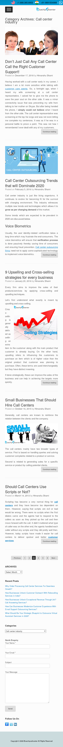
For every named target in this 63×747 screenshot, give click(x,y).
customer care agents (16, 88)
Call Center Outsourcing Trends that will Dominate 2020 (31, 183)
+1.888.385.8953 (25, 2)
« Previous (17, 558)
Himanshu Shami (45, 75)
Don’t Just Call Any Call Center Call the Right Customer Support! (31, 66)
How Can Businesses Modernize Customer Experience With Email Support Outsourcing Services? (30, 608)
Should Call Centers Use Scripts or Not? (25, 489)
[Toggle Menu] (9, 9)
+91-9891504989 (49, 2)
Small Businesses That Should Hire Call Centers (30, 402)
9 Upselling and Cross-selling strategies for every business (29, 274)
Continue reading (49, 132)
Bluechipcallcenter (30, 741)
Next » (54, 558)
